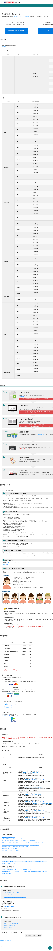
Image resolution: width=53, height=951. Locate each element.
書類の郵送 (10, 562)
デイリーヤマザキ (8, 707)
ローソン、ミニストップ (9, 704)
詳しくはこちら (5, 715)
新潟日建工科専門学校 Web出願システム (11, 2)
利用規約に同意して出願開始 (16, 30)
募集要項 (4, 46)
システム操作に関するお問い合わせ (33, 935)
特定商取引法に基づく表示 (6, 940)
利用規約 (27, 16)
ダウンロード (10, 546)
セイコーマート (7, 706)
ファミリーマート (8, 703)
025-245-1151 (9, 907)
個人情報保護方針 (17, 16)
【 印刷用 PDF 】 (26, 772)
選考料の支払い (41, 434)
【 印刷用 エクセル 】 (36, 772)
